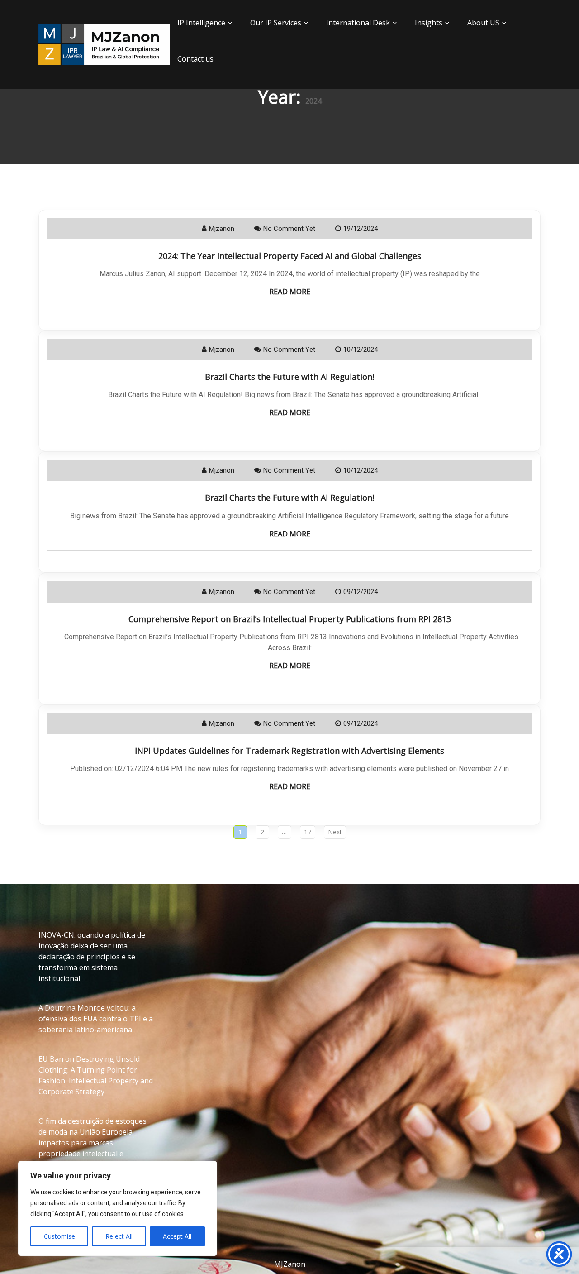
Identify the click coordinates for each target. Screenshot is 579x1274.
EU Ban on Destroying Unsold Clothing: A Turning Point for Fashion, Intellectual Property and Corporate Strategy (95, 1075)
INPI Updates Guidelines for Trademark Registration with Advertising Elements (289, 750)
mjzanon (221, 229)
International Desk (358, 23)
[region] (117, 1208)
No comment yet (289, 229)
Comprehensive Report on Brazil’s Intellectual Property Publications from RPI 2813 (289, 618)
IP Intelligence (201, 23)
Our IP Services (275, 23)
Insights (428, 23)
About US (483, 23)
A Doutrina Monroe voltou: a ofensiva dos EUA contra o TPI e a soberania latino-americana (95, 1019)
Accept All (177, 1236)
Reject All (119, 1236)
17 (307, 832)
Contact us (195, 59)
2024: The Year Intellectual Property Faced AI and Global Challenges (289, 255)
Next (335, 832)
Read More (289, 292)
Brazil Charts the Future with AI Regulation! (289, 376)
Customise (59, 1236)
